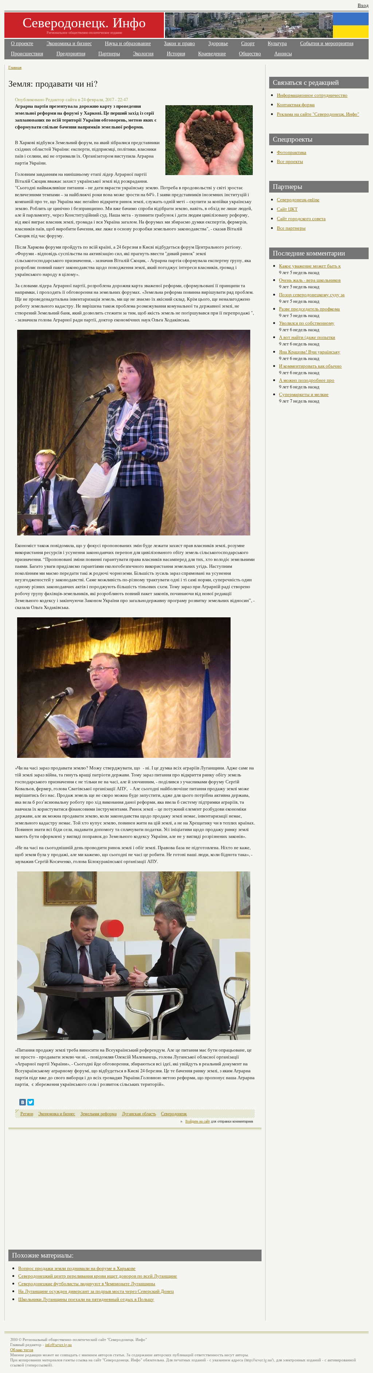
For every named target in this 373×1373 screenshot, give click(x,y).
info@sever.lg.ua (58, 1344)
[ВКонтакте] (22, 1102)
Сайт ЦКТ (287, 209)
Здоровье (218, 43)
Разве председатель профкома (309, 308)
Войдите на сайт (197, 1121)
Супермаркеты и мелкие (304, 394)
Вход (363, 5)
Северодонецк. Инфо (84, 22)
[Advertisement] (72, 1187)
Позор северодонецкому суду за (312, 294)
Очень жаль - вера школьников (310, 280)
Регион (26, 1113)
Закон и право (179, 43)
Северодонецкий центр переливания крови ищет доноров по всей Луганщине (97, 1276)
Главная (14, 67)
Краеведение (212, 53)
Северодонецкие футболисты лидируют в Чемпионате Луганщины (86, 1283)
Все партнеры (291, 228)
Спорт (248, 43)
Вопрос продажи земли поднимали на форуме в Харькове (77, 1268)
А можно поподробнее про (306, 380)
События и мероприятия (326, 43)
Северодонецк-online (298, 199)
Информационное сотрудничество (312, 95)
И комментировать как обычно (310, 366)
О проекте (22, 43)
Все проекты (290, 161)
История (176, 53)
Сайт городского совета (301, 218)
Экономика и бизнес (69, 43)
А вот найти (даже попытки (307, 337)
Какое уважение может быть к (310, 265)
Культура (277, 43)
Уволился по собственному (306, 323)
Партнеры (109, 53)
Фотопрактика (291, 152)
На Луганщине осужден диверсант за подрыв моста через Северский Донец (96, 1291)
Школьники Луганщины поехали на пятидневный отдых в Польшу (86, 1299)
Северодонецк (174, 1113)
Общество (250, 53)
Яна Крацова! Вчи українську (309, 351)
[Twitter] (30, 1102)
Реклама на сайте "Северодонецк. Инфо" (318, 114)
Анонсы (283, 53)
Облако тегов (21, 1349)
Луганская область (139, 1113)
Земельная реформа (99, 1113)
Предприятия (70, 53)
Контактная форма (296, 104)
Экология (143, 53)
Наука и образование (128, 43)
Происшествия (27, 53)
